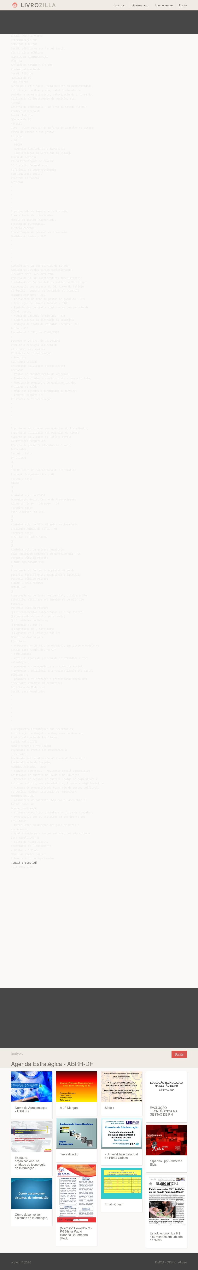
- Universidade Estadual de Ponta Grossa (121, 1156)
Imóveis (17, 1053)
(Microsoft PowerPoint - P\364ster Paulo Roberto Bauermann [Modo (76, 1233)
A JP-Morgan (69, 1107)
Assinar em (140, 5)
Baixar (179, 1054)
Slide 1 (109, 1107)
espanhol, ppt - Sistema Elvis (166, 1163)
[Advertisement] (99, 22)
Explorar (120, 5)
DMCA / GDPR (166, 1262)
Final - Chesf (113, 1204)
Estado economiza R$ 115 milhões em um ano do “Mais (166, 1236)
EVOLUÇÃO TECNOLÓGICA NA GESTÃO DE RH (164, 1111)
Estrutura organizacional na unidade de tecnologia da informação (30, 1162)
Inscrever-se (164, 5)
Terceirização (69, 1154)
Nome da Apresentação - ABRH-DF (31, 1109)
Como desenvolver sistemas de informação (31, 1216)
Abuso (182, 1262)
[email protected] (24, 862)
